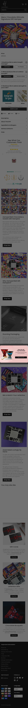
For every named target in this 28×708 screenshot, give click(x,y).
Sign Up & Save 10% (21, 357)
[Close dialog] (27, 346)
